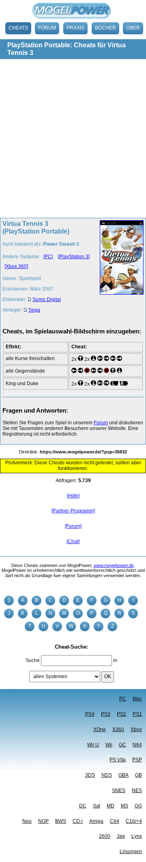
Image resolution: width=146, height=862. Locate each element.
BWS (60, 821)
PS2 (121, 714)
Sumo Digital (46, 299)
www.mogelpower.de (114, 565)
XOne (99, 729)
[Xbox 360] (16, 266)
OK (107, 676)
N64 (137, 745)
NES (137, 790)
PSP (137, 760)
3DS (90, 775)
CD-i (78, 821)
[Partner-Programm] (73, 511)
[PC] (48, 256)
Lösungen (131, 851)
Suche (33, 660)
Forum (47, 28)
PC (122, 699)
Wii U (93, 745)
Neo (27, 821)
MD (110, 806)
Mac (137, 699)
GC (122, 745)
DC (82, 806)
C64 (114, 821)
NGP (43, 821)
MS (124, 806)
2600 (104, 836)
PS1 (137, 714)
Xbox (136, 729)
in (115, 660)
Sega (34, 310)
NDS (106, 775)
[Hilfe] (73, 496)
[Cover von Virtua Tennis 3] (119, 269)
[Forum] (73, 526)
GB (138, 775)
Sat (96, 806)
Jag (121, 836)
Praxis (75, 28)
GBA (123, 775)
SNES (118, 790)
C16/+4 (134, 821)
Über (133, 28)
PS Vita (118, 760)
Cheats (18, 28)
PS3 (105, 714)
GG (138, 806)
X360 (118, 729)
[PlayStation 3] (74, 256)
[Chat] (73, 541)
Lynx (136, 836)
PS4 (89, 714)
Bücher (105, 28)
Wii (108, 745)
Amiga (96, 821)
